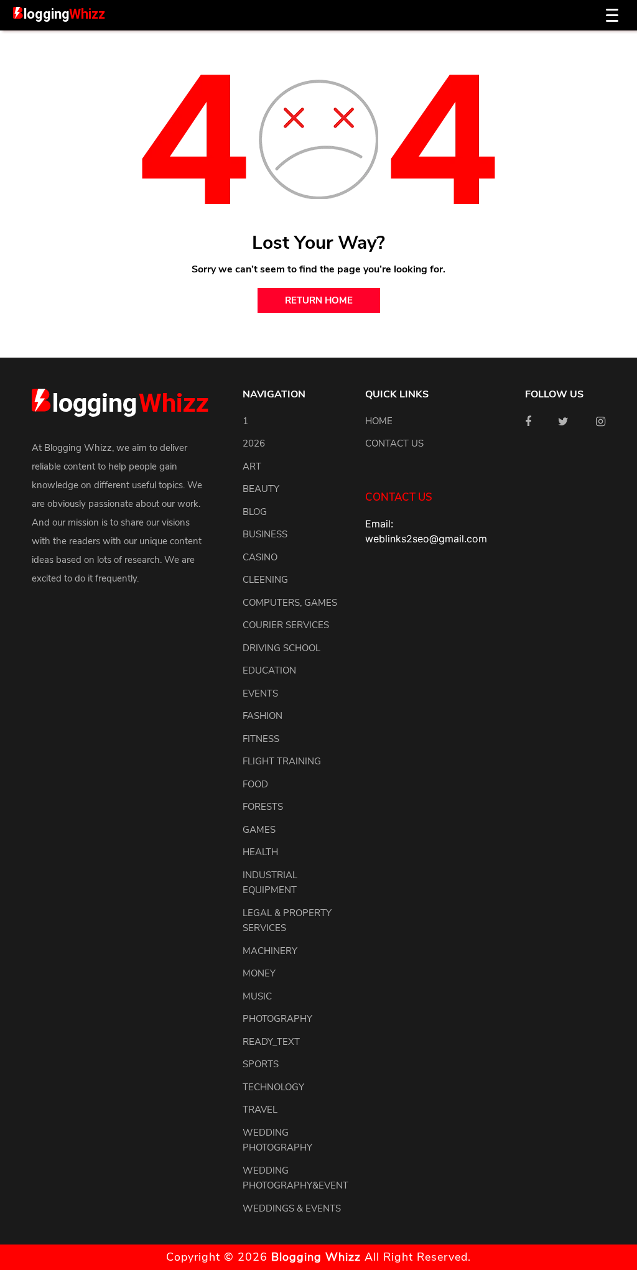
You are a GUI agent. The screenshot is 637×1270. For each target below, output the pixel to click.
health (260, 852)
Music (257, 996)
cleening (265, 579)
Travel (260, 1109)
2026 (254, 443)
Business (265, 534)
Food (255, 784)
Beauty (261, 489)
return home (319, 300)
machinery (270, 951)
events (260, 693)
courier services (286, 625)
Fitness (261, 739)
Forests (263, 806)
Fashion (262, 716)
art (252, 466)
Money (259, 973)
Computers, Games (290, 602)
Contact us (394, 443)
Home (379, 421)
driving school (281, 648)
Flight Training (282, 761)
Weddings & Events (292, 1208)
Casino (260, 557)
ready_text (271, 1042)
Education (269, 670)
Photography (277, 1019)
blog (255, 512)
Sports (261, 1064)
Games (259, 829)
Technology (273, 1087)
